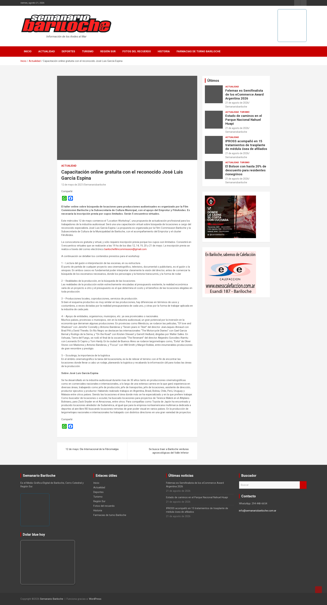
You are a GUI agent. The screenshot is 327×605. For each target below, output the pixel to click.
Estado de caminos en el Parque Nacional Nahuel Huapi (243, 120)
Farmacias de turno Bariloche (199, 51)
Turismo (88, 51)
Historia (164, 51)
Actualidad (46, 51)
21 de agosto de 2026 (236, 102)
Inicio (28, 51)
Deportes (68, 51)
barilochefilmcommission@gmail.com (125, 249)
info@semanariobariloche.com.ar (257, 510)
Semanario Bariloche (51, 598)
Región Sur (108, 51)
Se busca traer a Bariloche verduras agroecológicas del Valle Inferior (169, 451)
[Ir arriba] (318, 589)
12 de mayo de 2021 (72, 184)
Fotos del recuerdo (136, 51)
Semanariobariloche (95, 184)
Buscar (303, 485)
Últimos (213, 81)
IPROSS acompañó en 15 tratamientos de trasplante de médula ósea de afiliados (246, 145)
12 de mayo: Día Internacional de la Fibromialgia (92, 449)
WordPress (95, 598)
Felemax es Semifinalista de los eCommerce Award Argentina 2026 (244, 94)
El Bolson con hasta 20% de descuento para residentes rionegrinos (245, 170)
